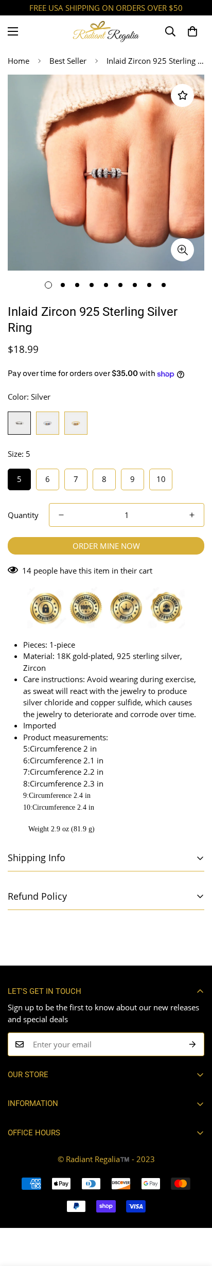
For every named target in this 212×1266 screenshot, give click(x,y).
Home (18, 61)
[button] (192, 31)
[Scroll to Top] (193, 1211)
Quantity (23, 515)
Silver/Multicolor (47, 423)
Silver (19, 423)
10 (161, 479)
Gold (75, 423)
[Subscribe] (192, 1044)
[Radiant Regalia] (106, 31)
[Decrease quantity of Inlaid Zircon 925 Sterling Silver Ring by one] (61, 515)
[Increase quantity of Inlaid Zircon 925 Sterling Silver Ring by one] (192, 515)
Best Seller (67, 61)
